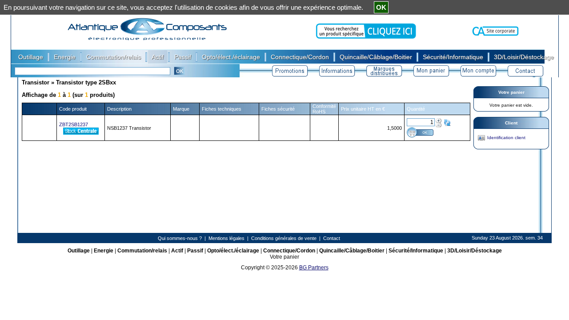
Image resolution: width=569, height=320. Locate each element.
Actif (177, 251)
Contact (331, 238)
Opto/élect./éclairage (233, 251)
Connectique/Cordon (289, 251)
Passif (195, 251)
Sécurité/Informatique (416, 251)
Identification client (506, 137)
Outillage (79, 251)
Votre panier (511, 92)
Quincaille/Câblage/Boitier (352, 251)
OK (381, 7)
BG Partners (314, 267)
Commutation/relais (142, 251)
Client (511, 122)
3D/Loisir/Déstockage (474, 251)
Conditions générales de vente (284, 238)
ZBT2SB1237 (73, 124)
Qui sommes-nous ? (180, 238)
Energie (103, 251)
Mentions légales (226, 238)
